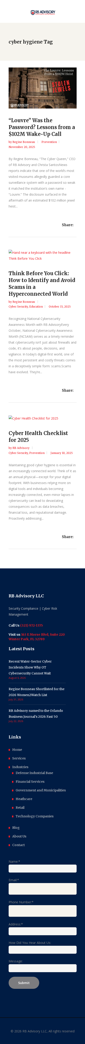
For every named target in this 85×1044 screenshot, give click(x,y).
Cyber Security (18, 306)
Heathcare (24, 799)
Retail (20, 808)
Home (17, 750)
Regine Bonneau (24, 142)
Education (36, 306)
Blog (16, 828)
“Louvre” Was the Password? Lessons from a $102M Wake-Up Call (42, 127)
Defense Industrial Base (34, 773)
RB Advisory (21, 448)
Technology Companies (34, 816)
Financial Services (30, 782)
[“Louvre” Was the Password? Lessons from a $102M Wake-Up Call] (43, 88)
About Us (19, 836)
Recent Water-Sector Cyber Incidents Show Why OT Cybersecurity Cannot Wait (30, 667)
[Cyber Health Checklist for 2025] (43, 418)
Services (19, 758)
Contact (18, 845)
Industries (20, 767)
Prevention (49, 142)
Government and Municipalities (41, 790)
